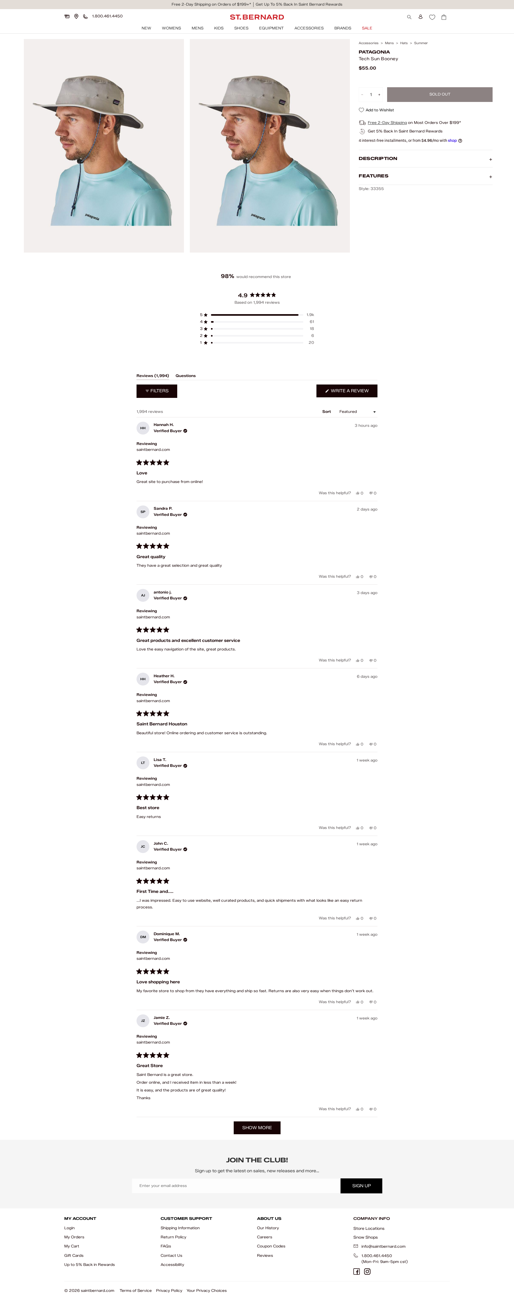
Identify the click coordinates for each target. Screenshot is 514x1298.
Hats (404, 43)
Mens (197, 28)
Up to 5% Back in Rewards (89, 1264)
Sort (327, 411)
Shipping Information (180, 1228)
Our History (268, 1228)
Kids (219, 28)
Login (69, 1228)
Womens (171, 28)
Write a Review (353, 392)
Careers (264, 1237)
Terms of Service (136, 1290)
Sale (367, 28)
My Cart (71, 1246)
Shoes (241, 28)
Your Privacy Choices (207, 1290)
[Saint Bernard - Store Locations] (76, 16)
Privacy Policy (169, 1290)
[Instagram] (367, 1271)
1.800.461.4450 (376, 1256)
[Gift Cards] (67, 16)
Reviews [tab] (153, 377)
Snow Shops (365, 1237)
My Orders (74, 1237)
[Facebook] (356, 1271)
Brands (342, 28)
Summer (421, 43)
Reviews (265, 1255)
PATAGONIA (374, 52)
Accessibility (172, 1264)
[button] (257, 315)
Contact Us (171, 1255)
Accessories (309, 28)
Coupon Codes (271, 1246)
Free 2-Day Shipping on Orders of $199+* (211, 4)
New (146, 28)
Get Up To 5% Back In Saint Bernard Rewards (299, 4)
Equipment (271, 28)
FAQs (166, 1246)
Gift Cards (74, 1255)
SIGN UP (361, 1185)
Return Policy (173, 1237)
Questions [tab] (186, 377)
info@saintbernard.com (383, 1246)
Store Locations (368, 1228)
